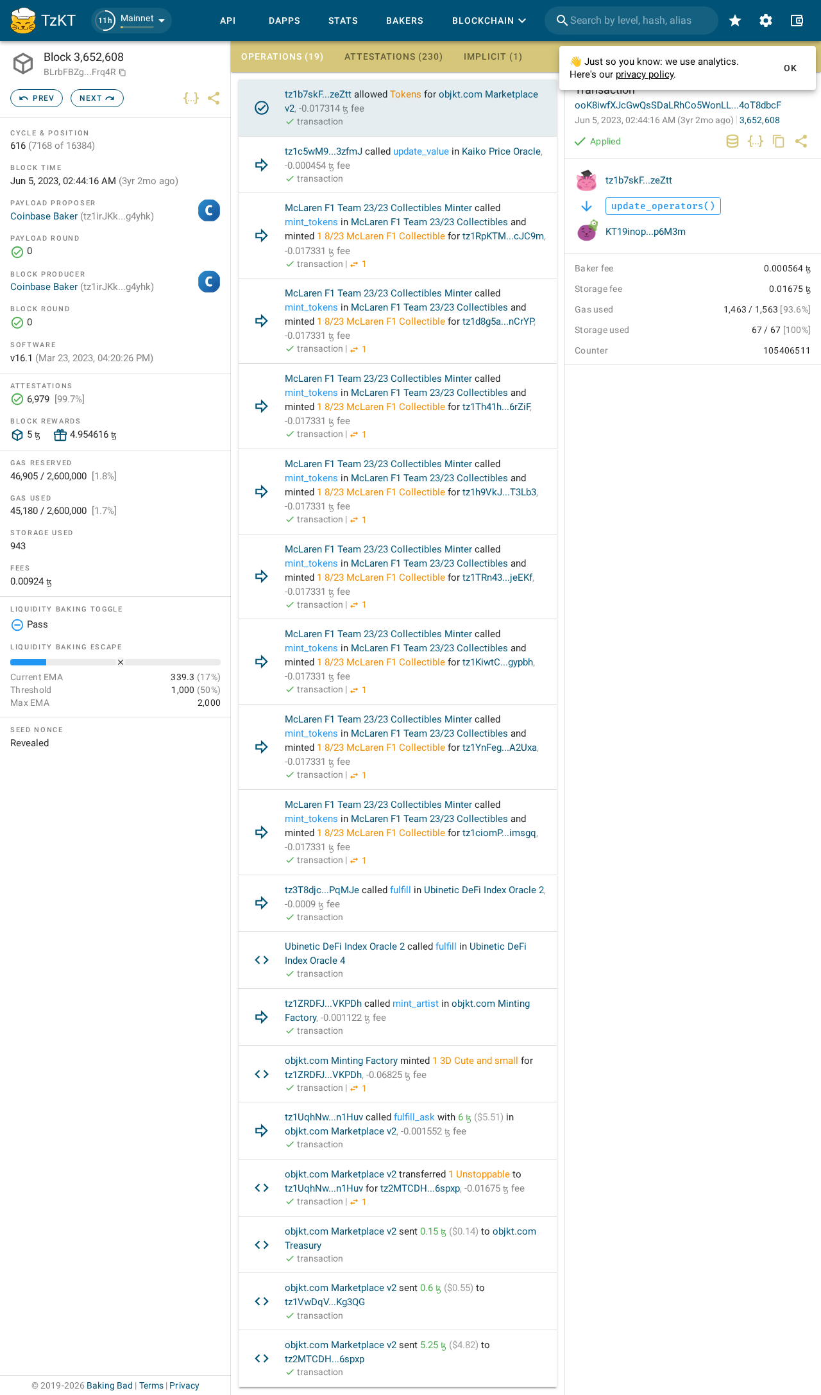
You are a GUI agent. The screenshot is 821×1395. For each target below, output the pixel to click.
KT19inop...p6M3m (645, 231)
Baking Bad (110, 1385)
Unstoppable (483, 1174)
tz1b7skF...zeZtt (318, 94)
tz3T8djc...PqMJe (322, 890)
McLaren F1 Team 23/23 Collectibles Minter (378, 208)
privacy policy (644, 74)
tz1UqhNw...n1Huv (324, 1117)
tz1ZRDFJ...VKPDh (323, 1003)
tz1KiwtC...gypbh (497, 662)
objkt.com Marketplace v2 (340, 1131)
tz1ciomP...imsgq (499, 833)
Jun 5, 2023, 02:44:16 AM (654, 120)
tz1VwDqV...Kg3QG (325, 1302)
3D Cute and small (479, 1060)
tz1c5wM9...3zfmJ (323, 151)
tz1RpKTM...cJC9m (503, 236)
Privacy (184, 1385)
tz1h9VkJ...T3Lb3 (499, 492)
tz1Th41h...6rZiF (496, 407)
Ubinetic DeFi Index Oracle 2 (484, 890)
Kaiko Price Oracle (501, 151)
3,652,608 (760, 120)
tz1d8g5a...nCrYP (498, 321)
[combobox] (631, 20)
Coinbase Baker (82, 216)
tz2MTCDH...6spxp (420, 1188)
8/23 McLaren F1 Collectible (385, 236)
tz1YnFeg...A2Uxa (499, 747)
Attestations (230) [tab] (393, 56)
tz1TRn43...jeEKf (497, 577)
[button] (131, 20)
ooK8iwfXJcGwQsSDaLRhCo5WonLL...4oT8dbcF (678, 105)
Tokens (405, 94)
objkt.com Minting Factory (341, 1060)
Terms (151, 1385)
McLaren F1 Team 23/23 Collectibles (429, 222)
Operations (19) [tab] (282, 56)
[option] (398, 108)
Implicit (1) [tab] (493, 56)
